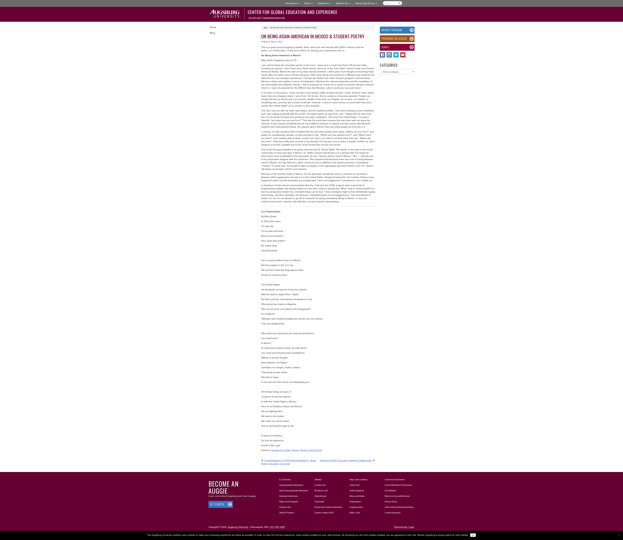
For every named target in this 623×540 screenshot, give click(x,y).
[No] (619, 535)
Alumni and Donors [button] (367, 3)
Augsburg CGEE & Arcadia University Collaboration (346, 460)
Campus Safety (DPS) (324, 513)
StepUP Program (286, 513)
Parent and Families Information (328, 507)
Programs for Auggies (394, 39)
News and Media (357, 496)
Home (213, 27)
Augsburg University (238, 527)
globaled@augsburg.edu (274, 18)
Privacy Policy (391, 502)
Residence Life (321, 491)
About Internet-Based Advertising (399, 507)
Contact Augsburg (392, 513)
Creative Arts (320, 485)
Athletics (318, 479)
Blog (212, 32)
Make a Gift (355, 513)
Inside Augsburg (357, 491)
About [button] (309, 4)
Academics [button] (325, 3)
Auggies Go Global (281, 450)
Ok (473, 535)
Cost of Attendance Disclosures (398, 485)
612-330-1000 (277, 527)
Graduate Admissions (288, 496)
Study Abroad (320, 496)
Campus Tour (285, 507)
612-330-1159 (255, 18)
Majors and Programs (288, 501)
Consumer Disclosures (395, 479)
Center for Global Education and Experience (292, 12)
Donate (385, 47)
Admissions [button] (294, 3)
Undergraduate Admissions (291, 485)
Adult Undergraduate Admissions (293, 491)
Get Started (217, 504)
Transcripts (319, 502)
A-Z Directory (285, 479)
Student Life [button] (344, 3)
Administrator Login (404, 527)
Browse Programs (392, 30)
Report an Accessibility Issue (397, 496)
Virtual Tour (355, 485)
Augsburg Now (356, 507)
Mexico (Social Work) (311, 450)
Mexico (295, 450)
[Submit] (399, 3)
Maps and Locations (358, 479)
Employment (355, 502)
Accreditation (390, 491)
